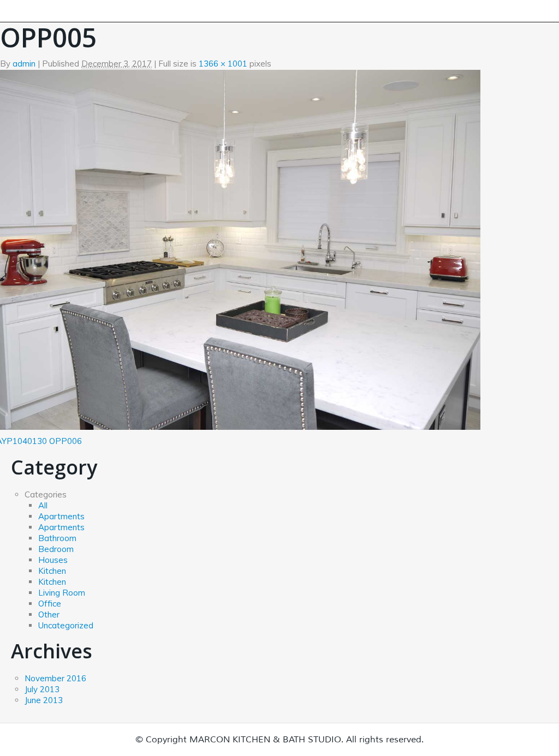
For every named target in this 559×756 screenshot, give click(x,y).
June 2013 (44, 700)
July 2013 (42, 689)
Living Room (61, 592)
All (42, 505)
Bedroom (56, 549)
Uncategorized (65, 625)
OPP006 (65, 441)
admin (24, 63)
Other (49, 614)
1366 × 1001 (223, 63)
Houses (53, 560)
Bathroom (57, 538)
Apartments (61, 516)
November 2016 (55, 678)
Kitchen (52, 571)
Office (49, 603)
